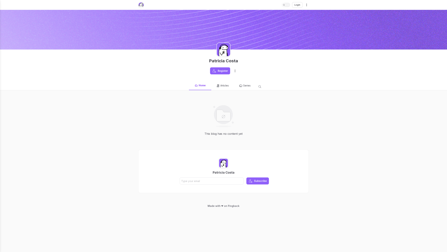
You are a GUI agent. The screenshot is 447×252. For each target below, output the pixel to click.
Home (202, 85)
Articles (224, 85)
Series (247, 85)
